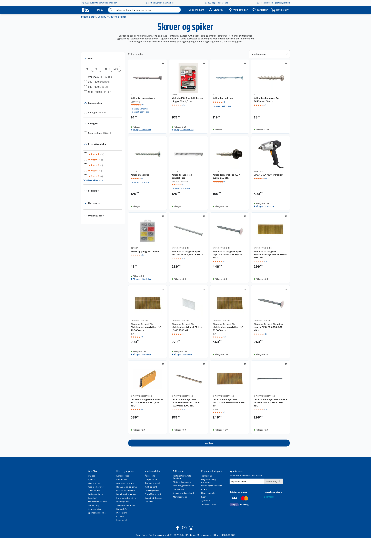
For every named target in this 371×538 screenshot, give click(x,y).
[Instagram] (191, 528)
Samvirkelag (94, 505)
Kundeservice (122, 476)
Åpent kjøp (150, 476)
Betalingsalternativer (126, 494)
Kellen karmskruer (223, 98)
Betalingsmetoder (238, 492)
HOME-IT (134, 248)
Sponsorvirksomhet (97, 513)
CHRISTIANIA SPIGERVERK (141, 396)
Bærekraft (93, 498)
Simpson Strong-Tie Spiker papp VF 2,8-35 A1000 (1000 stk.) (228, 254)
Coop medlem (151, 479)
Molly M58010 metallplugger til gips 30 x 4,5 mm (187, 100)
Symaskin (205, 500)
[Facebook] (178, 528)
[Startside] (85, 10)
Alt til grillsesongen (182, 482)
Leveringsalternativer (126, 498)
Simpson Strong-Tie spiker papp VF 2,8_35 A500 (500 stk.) (268, 327)
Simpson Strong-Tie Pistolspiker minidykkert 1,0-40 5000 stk (146, 327)
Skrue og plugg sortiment (145, 251)
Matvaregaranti (152, 490)
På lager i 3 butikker (265, 206)
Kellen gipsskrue (140, 174)
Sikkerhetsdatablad (97, 501)
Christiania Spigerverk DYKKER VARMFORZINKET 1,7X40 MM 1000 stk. (186, 402)
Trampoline (206, 476)
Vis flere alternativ (93, 180)
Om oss (91, 476)
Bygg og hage (88, 16)
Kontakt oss (121, 479)
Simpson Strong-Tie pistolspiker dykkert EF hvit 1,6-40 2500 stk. (187, 327)
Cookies (120, 516)
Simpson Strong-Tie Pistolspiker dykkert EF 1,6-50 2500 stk (270, 254)
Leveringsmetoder (274, 492)
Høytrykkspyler (208, 493)
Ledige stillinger (95, 494)
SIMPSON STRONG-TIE (180, 248)
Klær (203, 497)
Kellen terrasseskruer (143, 98)
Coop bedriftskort (153, 498)
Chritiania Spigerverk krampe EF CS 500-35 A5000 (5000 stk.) (147, 402)
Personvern (121, 513)
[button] (209, 443)
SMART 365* (259, 171)
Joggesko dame (208, 504)
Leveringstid (122, 520)
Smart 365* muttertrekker (268, 174)
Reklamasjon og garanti (127, 487)
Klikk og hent (151, 487)
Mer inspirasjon (180, 497)
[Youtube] (184, 528)
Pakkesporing (122, 501)
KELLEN (134, 95)
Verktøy (102, 16)
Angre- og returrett (125, 483)
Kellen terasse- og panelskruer (182, 176)
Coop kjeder (94, 490)
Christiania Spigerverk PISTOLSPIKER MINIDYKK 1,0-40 (229, 402)
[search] (111, 10)
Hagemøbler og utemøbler (208, 480)
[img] (147, 105)
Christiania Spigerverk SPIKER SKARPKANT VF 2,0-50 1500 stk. (270, 402)
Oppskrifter (178, 489)
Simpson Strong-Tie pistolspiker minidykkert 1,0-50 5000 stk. (228, 327)
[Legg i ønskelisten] (163, 63)
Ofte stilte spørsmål (125, 490)
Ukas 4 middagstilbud (183, 493)
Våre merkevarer (95, 487)
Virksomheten (94, 509)
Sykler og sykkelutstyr (211, 485)
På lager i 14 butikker (183, 129)
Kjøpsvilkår (121, 509)
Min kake (149, 501)
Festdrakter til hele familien (182, 477)
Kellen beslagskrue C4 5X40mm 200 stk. (266, 100)
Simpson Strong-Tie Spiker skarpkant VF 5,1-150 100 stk (187, 253)
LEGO (204, 489)
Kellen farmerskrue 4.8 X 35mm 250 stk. (226, 176)
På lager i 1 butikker (142, 129)
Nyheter (92, 479)
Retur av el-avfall (152, 483)
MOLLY (174, 95)
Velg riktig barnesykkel (183, 485)
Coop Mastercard (153, 494)
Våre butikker (94, 483)
